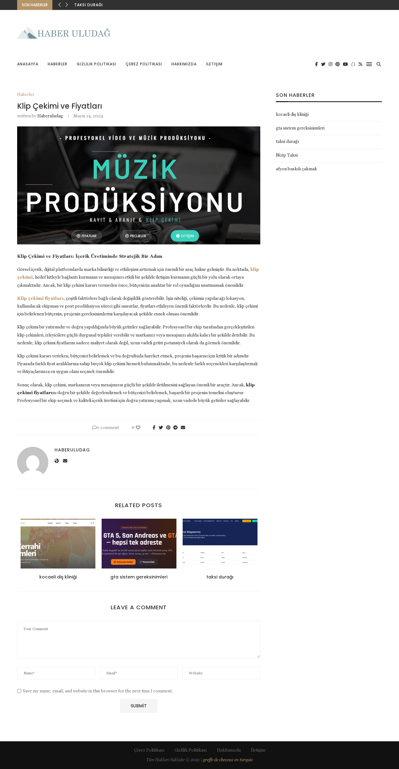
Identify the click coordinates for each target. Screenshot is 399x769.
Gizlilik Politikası (96, 64)
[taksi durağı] (220, 543)
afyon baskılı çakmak (296, 168)
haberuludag (50, 115)
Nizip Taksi (287, 155)
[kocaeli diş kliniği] (58, 543)
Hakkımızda (184, 64)
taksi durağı (88, 4)
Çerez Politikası (144, 64)
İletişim (214, 64)
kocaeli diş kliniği (58, 577)
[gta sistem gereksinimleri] (139, 543)
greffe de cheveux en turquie (228, 759)
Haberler (57, 64)
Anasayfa (27, 64)
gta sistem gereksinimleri (138, 577)
